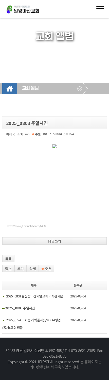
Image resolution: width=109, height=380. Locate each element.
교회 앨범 (30, 88)
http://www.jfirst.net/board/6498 (26, 226)
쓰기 (20, 269)
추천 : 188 (40, 134)
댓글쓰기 (54, 241)
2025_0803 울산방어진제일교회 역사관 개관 (35, 296)
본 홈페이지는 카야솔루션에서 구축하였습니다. (65, 364)
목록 (8, 259)
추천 (47, 269)
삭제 (32, 269)
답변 (8, 269)
